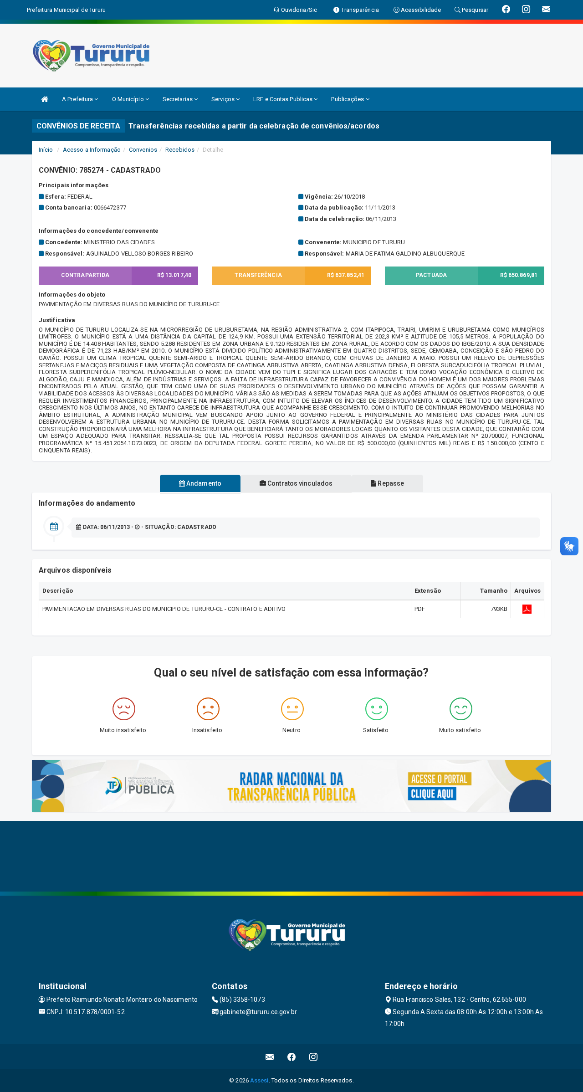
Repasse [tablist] (390, 483)
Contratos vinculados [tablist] (299, 483)
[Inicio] (44, 99)
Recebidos (179, 149)
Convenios (143, 149)
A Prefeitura (78, 99)
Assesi (259, 1080)
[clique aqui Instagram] (314, 1057)
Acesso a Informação (92, 149)
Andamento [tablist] (203, 483)
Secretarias (178, 99)
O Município (128, 99)
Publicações (348, 99)
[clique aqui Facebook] (292, 1057)
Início (46, 149)
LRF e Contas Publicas (283, 99)
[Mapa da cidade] (291, 855)
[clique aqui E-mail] (270, 1057)
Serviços (223, 99)
